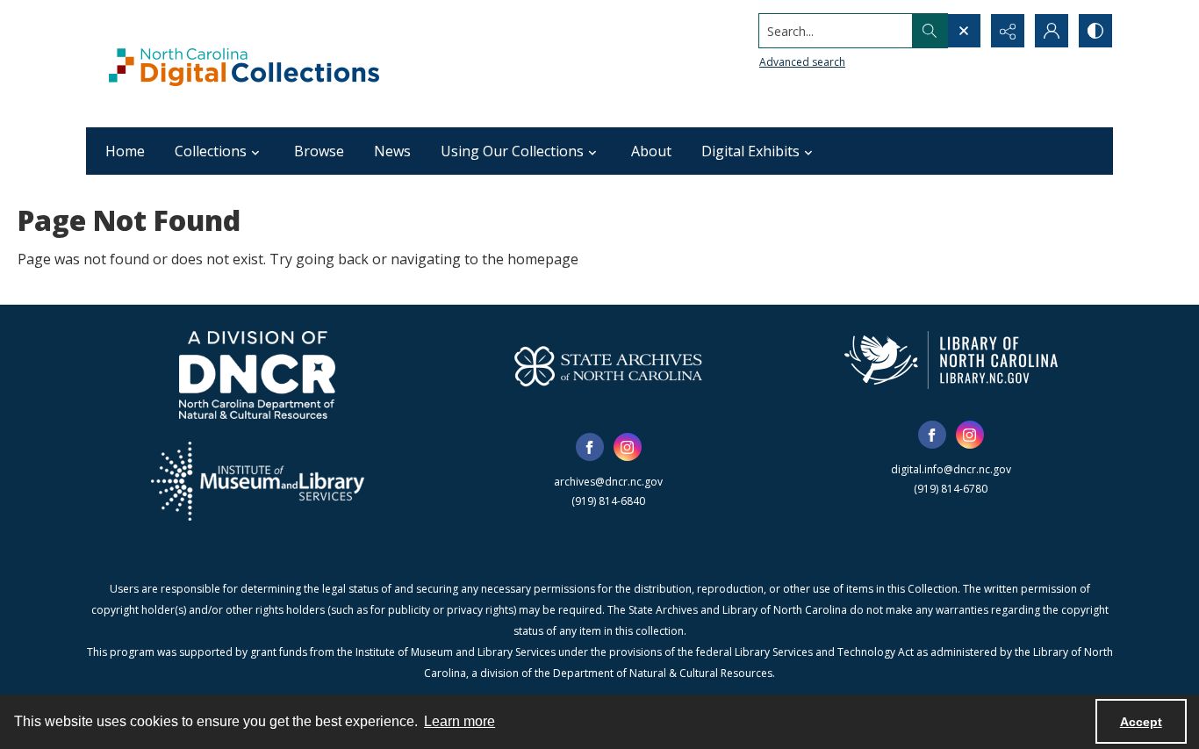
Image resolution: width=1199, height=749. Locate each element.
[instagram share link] (628, 447)
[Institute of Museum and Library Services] (257, 481)
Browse (319, 151)
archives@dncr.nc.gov (608, 481)
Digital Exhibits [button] (750, 151)
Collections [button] (211, 151)
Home (125, 151)
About (651, 151)
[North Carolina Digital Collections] (244, 63)
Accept (1141, 722)
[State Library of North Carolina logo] (951, 360)
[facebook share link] (590, 447)
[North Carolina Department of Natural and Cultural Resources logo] (257, 375)
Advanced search (802, 61)
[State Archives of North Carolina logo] (608, 366)
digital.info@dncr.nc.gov (951, 469)
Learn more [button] (459, 721)
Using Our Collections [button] (512, 151)
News (392, 151)
